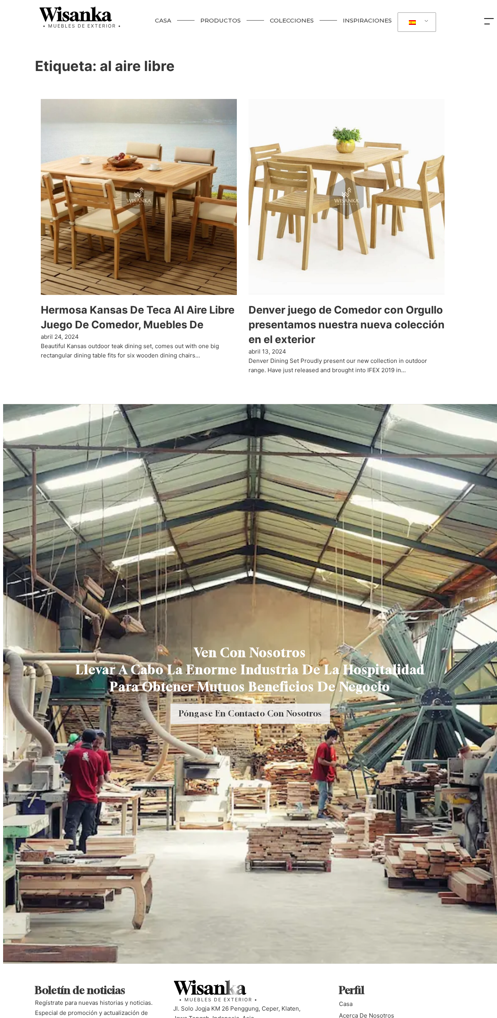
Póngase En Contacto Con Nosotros (250, 713)
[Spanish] (415, 22)
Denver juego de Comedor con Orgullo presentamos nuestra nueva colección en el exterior (346, 324)
